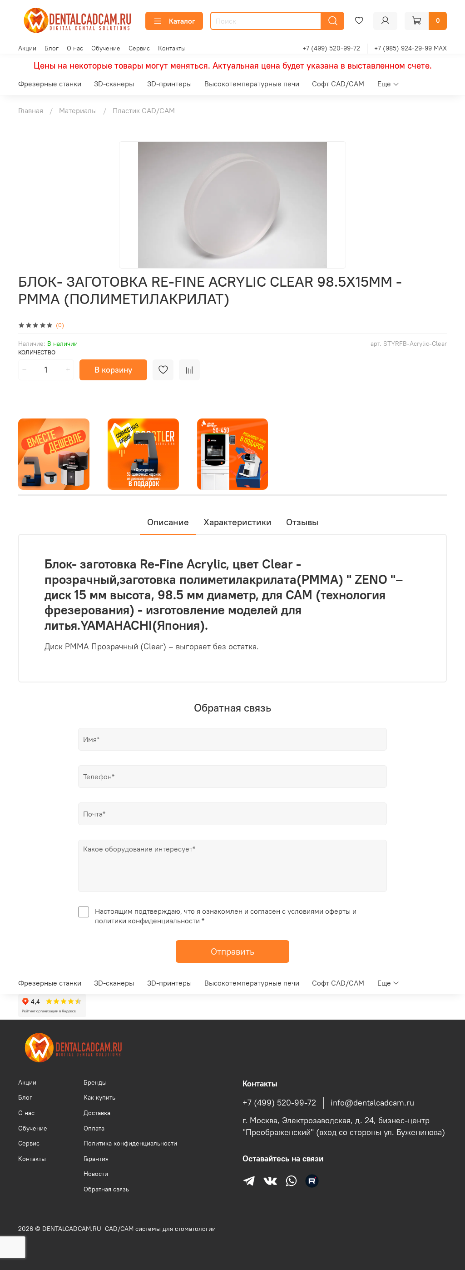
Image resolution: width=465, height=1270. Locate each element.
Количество (36, 352)
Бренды (95, 1082)
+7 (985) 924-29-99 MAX (410, 48)
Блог (52, 48)
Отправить (232, 951)
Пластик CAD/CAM (144, 110)
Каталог (182, 20)
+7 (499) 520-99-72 (331, 48)
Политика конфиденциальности (130, 1143)
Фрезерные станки (49, 83)
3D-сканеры (114, 83)
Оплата (94, 1128)
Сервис (139, 48)
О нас (75, 48)
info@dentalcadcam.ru (372, 1103)
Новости (96, 1174)
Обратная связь (106, 1189)
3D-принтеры (169, 83)
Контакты (172, 48)
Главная (30, 110)
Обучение (105, 48)
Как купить (99, 1097)
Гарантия (96, 1159)
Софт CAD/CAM (338, 83)
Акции (27, 48)
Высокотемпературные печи (251, 83)
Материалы (78, 110)
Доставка (97, 1113)
